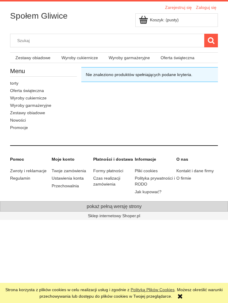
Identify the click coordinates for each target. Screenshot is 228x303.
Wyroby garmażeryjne (30, 105)
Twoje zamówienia (69, 170)
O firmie (183, 178)
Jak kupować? (148, 191)
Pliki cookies (146, 170)
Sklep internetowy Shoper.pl (114, 215)
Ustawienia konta (68, 178)
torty (14, 83)
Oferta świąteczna (27, 90)
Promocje (19, 127)
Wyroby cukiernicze (28, 98)
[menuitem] (33, 58)
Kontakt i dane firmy (195, 170)
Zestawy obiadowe (27, 112)
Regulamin (20, 178)
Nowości (18, 120)
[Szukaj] (211, 40)
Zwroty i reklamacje (28, 170)
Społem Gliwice (39, 15)
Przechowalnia (65, 185)
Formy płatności (108, 170)
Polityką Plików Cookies (153, 289)
